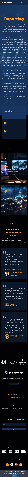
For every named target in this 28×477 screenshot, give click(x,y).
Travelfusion (12, 338)
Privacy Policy (20, 408)
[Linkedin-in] (15, 384)
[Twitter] (12, 384)
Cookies (14, 408)
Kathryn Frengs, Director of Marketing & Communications (17, 336)
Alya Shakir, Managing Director (15, 303)
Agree (14, 475)
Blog (10, 408)
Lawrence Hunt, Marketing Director (16, 273)
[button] (26, 3)
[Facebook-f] (10, 384)
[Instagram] (18, 384)
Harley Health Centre (14, 305)
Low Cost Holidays (14, 275)
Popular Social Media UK (8, 410)
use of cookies (21, 473)
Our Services (5, 408)
